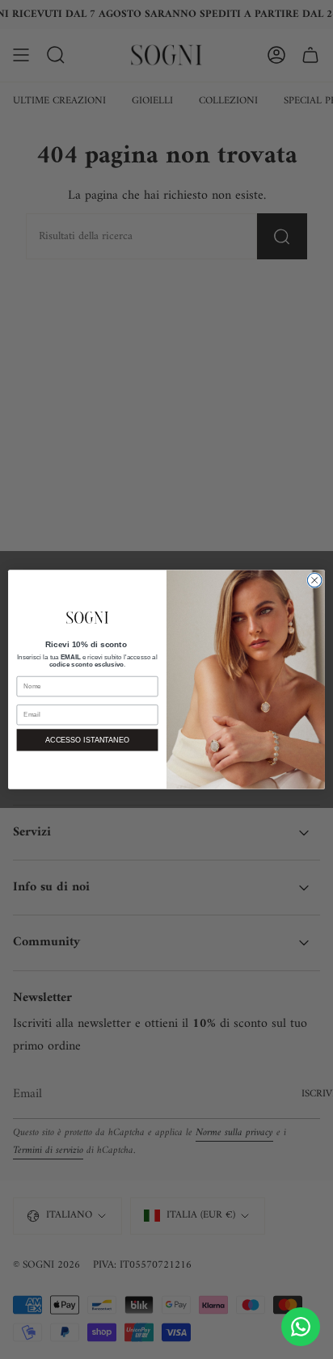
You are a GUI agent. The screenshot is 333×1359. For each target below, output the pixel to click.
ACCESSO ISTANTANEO (87, 740)
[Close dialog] (314, 580)
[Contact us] (300, 1326)
